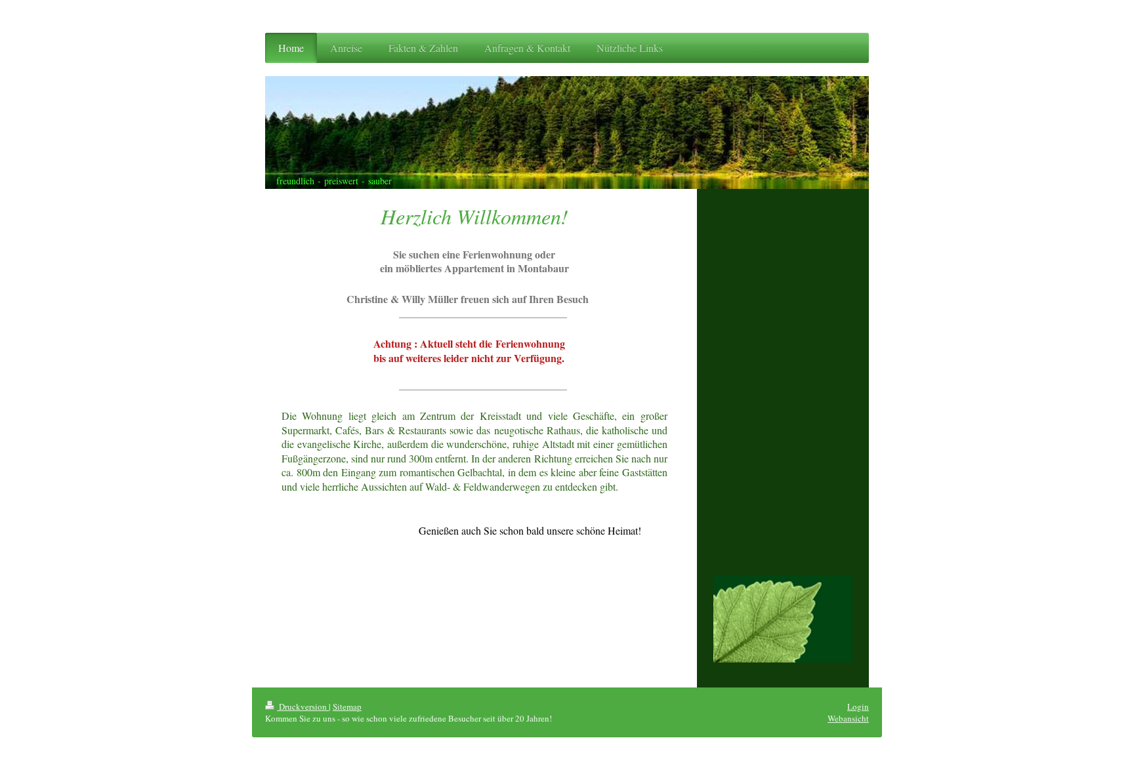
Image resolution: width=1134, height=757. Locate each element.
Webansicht (848, 718)
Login (858, 706)
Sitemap (347, 706)
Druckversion (303, 706)
